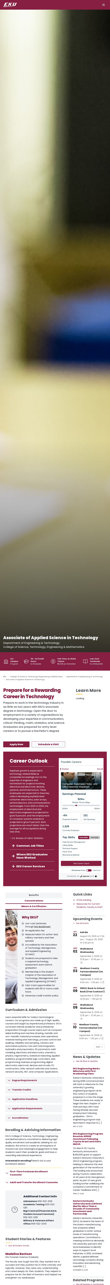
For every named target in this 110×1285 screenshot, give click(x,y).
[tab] (33, 895)
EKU (4, 676)
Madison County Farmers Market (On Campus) (91, 972)
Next (98, 1046)
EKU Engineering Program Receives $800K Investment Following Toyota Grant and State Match (88, 1139)
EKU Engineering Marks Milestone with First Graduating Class (86, 1071)
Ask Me (84, 932)
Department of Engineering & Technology (84, 676)
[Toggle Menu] (103, 5)
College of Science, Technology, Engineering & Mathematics (36, 676)
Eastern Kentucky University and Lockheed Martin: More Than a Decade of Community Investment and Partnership (87, 1207)
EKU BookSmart (42, 926)
